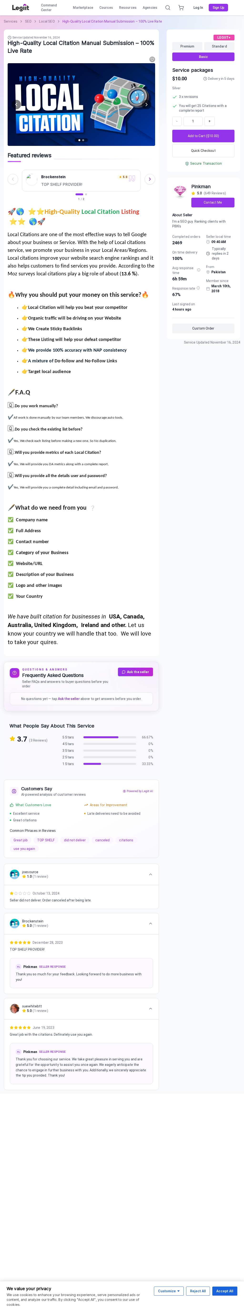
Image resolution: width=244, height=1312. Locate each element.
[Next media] (146, 104)
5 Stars (68, 737)
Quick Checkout (203, 151)
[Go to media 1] (79, 140)
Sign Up (218, 8)
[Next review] (150, 179)
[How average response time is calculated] (198, 270)
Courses (106, 8)
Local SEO (47, 21)
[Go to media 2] (83, 140)
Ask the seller (138, 672)
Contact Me (213, 202)
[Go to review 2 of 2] (86, 194)
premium (187, 46)
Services (10, 21)
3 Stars (68, 750)
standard (219, 46)
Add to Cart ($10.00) (203, 136)
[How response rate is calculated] (198, 288)
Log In (198, 8)
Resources (128, 8)
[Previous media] (16, 104)
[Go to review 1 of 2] (79, 194)
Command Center (49, 7)
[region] (81, 184)
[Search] (168, 7)
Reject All (198, 1291)
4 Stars (68, 744)
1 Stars (68, 764)
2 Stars (68, 757)
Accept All (224, 1291)
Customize (167, 1291)
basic (203, 57)
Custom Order (203, 328)
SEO (28, 21)
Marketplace (83, 8)
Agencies (150, 8)
